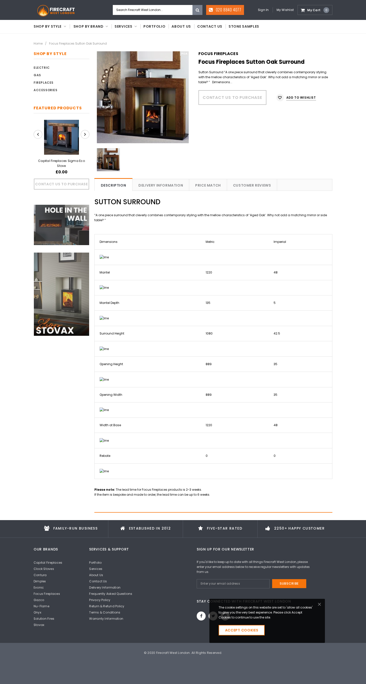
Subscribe (289, 583)
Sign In (263, 10)
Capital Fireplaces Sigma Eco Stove (61, 163)
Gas (37, 75)
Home (38, 43)
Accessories (46, 90)
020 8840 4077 (228, 10)
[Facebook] (201, 616)
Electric (42, 68)
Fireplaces (44, 82)
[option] (143, 97)
